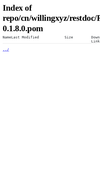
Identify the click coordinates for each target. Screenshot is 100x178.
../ (6, 50)
